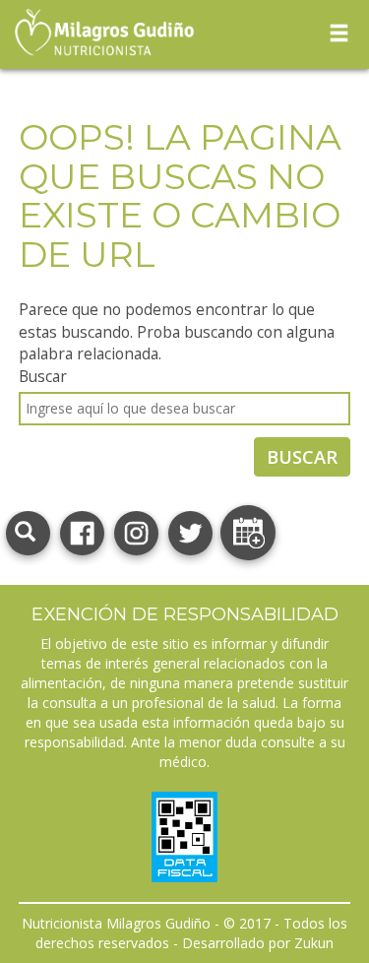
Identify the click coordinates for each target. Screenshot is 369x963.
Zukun (314, 942)
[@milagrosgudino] (136, 531)
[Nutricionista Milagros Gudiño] (82, 531)
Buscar (43, 376)
